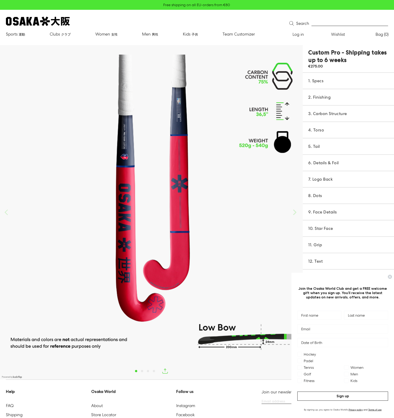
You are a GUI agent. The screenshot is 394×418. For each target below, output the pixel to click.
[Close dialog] (390, 276)
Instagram (185, 405)
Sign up (343, 396)
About (97, 405)
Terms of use (375, 409)
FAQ (10, 405)
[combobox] (349, 23)
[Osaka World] (38, 21)
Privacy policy (356, 409)
